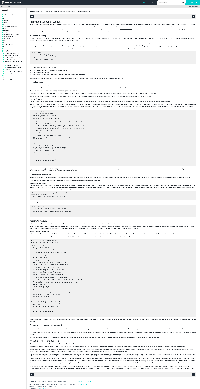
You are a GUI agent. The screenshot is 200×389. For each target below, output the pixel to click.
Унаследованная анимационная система (13, 62)
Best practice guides (8, 75)
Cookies (90, 381)
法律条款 (80, 381)
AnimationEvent (55, 363)
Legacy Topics (6, 51)
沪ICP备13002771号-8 (83, 384)
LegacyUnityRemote (10, 73)
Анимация (6, 30)
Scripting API (150, 2)
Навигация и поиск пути (9, 36)
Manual (142, 2)
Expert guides (6, 77)
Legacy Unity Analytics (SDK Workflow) (14, 71)
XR (4, 40)
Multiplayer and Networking (10, 26)
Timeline (5, 32)
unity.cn (193, 2)
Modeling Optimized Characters (162, 26)
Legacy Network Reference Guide (13, 57)
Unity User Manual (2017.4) (10, 14)
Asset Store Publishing (8, 44)
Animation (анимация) (12, 65)
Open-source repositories (9, 42)
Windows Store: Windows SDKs (12, 53)
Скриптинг (6, 24)
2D (4, 18)
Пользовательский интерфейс (11, 34)
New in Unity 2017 (7, 80)
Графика (5, 20)
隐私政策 (85, 381)
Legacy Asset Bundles (10, 59)
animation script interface (107, 31)
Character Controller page (126, 29)
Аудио (5, 28)
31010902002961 (42, 388)
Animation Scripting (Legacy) (14, 67)
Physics (5, 22)
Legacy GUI (7, 69)
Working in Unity (7, 16)
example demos (43, 31)
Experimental (6, 48)
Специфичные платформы (10, 46)
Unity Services (6, 38)
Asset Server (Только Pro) (11, 55)
